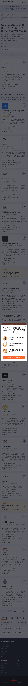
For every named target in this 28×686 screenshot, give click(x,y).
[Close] (25, 327)
